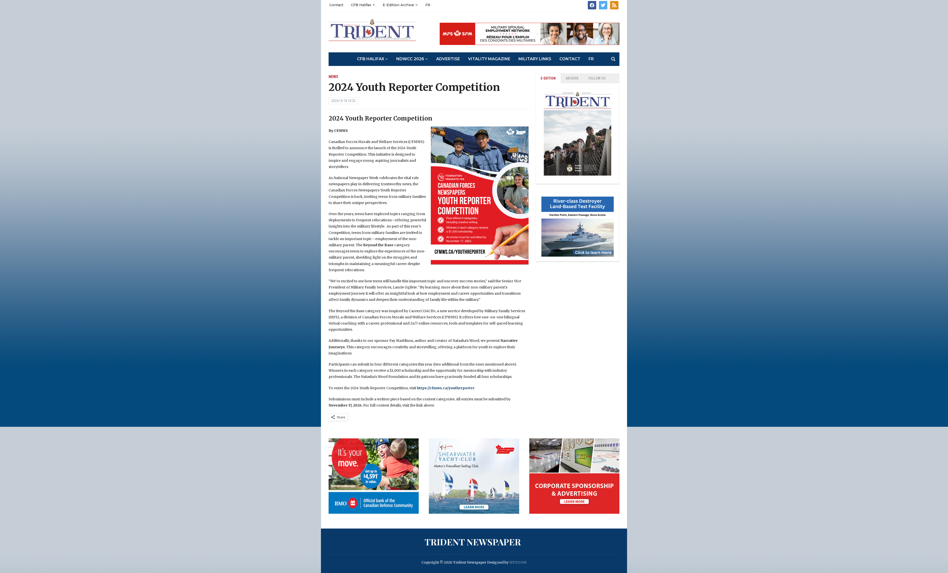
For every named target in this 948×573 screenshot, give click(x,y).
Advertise (448, 59)
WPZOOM (518, 562)
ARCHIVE (572, 78)
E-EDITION (548, 78)
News (333, 76)
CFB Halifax (361, 5)
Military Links (534, 59)
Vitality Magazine (489, 59)
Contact (336, 5)
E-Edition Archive (398, 5)
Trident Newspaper (473, 542)
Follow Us (597, 78)
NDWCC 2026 (410, 59)
